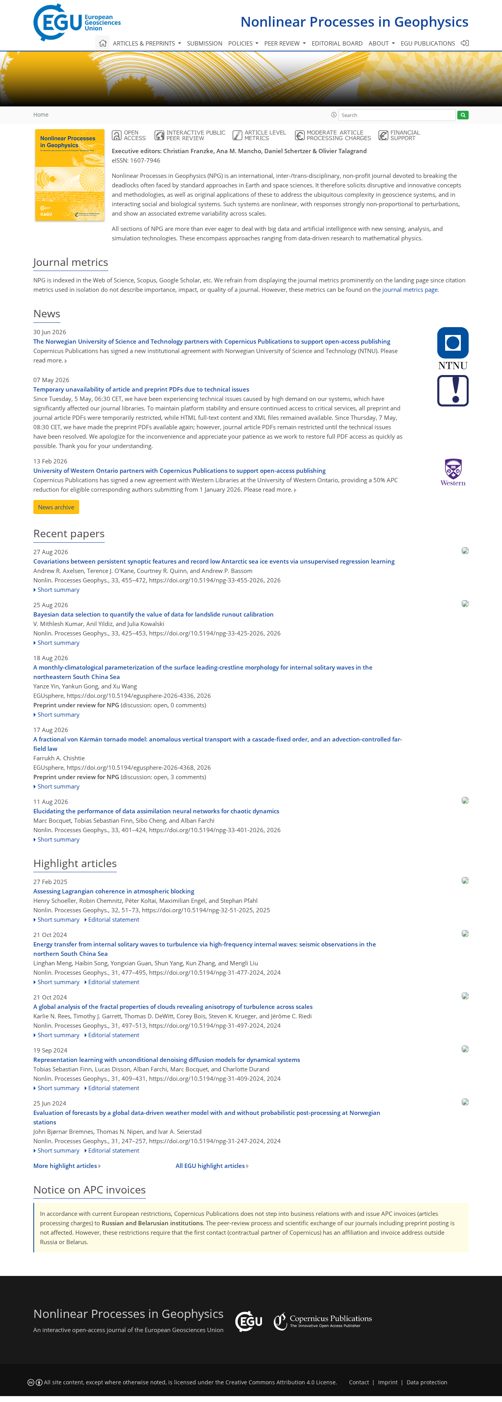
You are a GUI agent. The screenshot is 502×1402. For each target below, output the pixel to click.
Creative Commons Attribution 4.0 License (281, 1382)
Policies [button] (241, 43)
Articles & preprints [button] (144, 43)
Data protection (427, 1382)
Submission (204, 43)
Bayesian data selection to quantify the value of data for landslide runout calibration (153, 614)
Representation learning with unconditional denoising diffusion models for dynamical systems (166, 1059)
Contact (359, 1382)
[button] (334, 114)
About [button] (379, 43)
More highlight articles (65, 1166)
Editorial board (337, 43)
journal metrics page (410, 289)
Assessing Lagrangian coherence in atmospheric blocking (113, 891)
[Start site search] (463, 115)
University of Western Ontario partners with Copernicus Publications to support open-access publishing (179, 470)
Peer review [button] (282, 43)
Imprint (388, 1382)
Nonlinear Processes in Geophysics (354, 21)
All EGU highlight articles (211, 1166)
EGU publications (428, 43)
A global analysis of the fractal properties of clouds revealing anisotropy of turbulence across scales (173, 1006)
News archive (56, 507)
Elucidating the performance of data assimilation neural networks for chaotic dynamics (156, 811)
